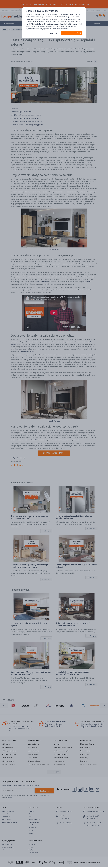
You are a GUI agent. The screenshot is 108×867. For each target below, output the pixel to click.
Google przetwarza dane (60, 29)
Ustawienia (53, 33)
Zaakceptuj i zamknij (72, 33)
